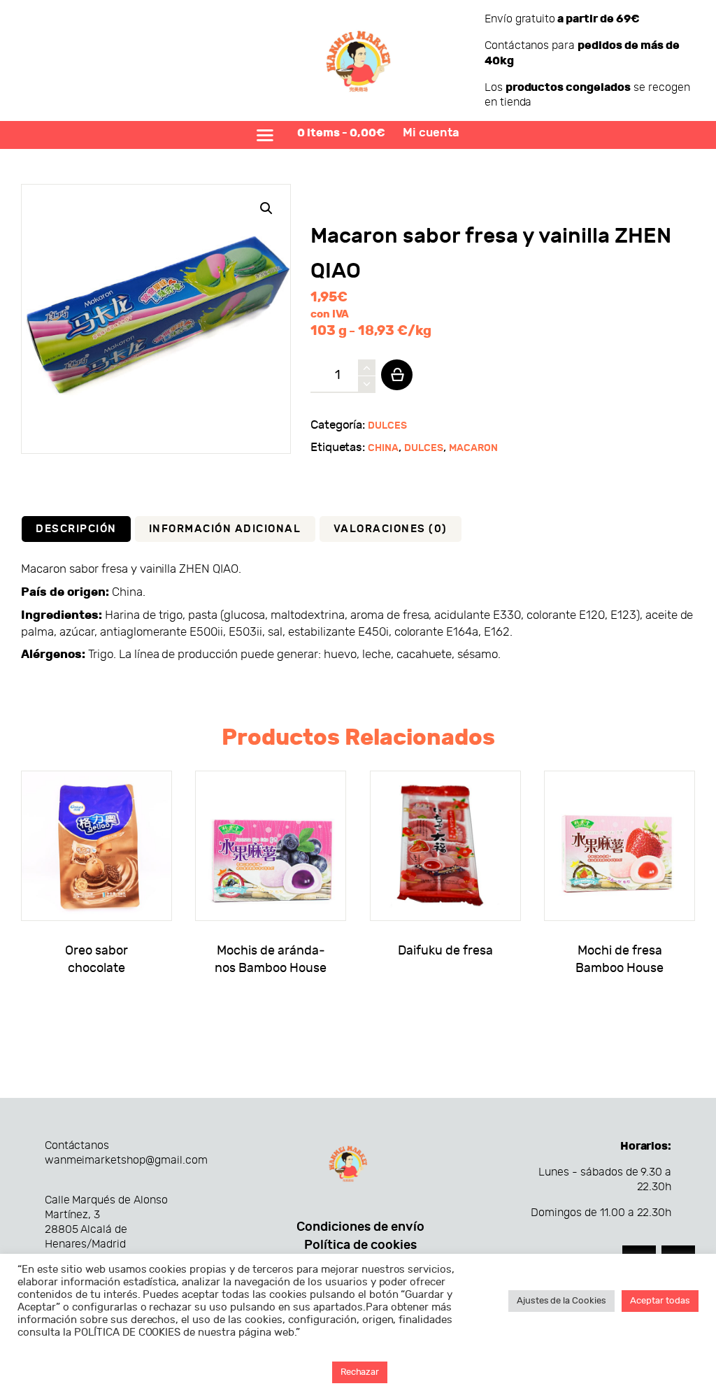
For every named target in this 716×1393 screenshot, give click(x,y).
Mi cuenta (431, 133)
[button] (266, 208)
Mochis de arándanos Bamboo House (271, 959)
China (383, 448)
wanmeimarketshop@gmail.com (126, 1160)
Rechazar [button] (360, 1372)
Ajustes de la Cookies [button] (562, 1300)
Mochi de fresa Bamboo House (619, 959)
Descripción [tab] (76, 528)
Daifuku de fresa (445, 950)
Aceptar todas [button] (660, 1300)
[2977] (397, 375)
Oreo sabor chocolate (96, 959)
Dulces (387, 425)
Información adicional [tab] (225, 528)
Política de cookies (360, 1245)
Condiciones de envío (360, 1227)
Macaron (473, 448)
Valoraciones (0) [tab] (391, 528)
